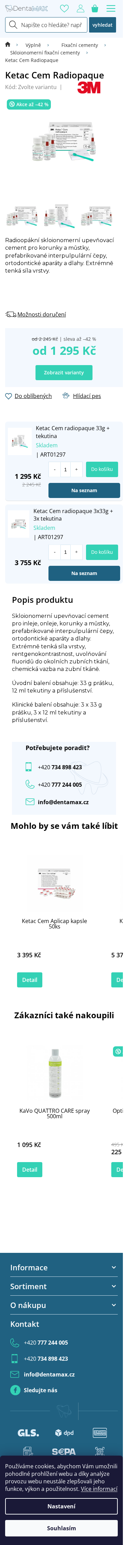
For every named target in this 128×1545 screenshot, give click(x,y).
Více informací (99, 1489)
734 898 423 (60, 767)
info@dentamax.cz (63, 802)
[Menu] (111, 8)
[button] (76, 469)
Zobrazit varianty (64, 372)
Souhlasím (61, 1528)
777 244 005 (46, 1342)
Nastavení (61, 1506)
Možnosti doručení (41, 314)
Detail (29, 980)
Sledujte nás (40, 1390)
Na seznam (84, 490)
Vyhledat (103, 25)
